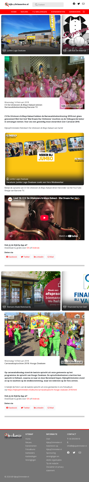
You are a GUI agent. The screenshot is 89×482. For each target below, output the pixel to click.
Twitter (26, 257)
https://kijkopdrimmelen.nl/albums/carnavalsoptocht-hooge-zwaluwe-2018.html (42, 389)
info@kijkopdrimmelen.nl (77, 446)
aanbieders (75, 12)
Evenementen (31, 446)
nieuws (24, 12)
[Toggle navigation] (83, 12)
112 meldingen (39, 12)
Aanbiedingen (31, 456)
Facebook (12, 257)
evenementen (58, 12)
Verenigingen (30, 460)
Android (35, 248)
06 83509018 (74, 439)
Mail (51, 257)
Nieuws (28, 442)
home (14, 12)
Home (27, 439)
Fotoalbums (30, 449)
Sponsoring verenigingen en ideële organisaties (54, 456)
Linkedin (39, 257)
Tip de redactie (52, 463)
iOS (28, 248)
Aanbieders (30, 453)
